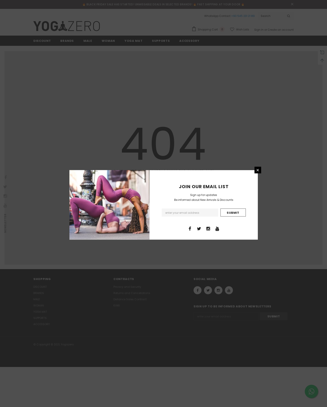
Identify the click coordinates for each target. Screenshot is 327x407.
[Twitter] (199, 228)
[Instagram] (208, 228)
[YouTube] (217, 228)
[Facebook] (190, 228)
